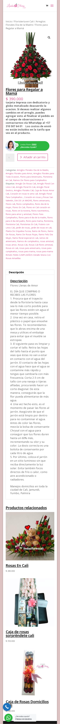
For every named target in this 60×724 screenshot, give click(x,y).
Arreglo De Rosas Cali (25, 183)
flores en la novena (21, 210)
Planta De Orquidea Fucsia (18, 231)
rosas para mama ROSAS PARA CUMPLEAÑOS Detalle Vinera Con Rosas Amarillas (29, 255)
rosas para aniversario (29, 248)
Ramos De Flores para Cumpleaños (30, 180)
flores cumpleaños (25, 204)
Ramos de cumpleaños (28, 241)
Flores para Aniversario (31, 176)
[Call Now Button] (7, 707)
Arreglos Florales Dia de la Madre (25, 23)
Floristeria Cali (12, 224)
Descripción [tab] (16, 272)
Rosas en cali (12, 248)
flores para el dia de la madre (32, 217)
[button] (49, 37)
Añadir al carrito (34, 157)
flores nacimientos (40, 210)
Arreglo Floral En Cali (25, 187)
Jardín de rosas (23, 227)
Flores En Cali (18, 207)
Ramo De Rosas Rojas (26, 234)
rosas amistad (46, 241)
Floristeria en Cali (24, 21)
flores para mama (34, 221)
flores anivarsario (41, 200)
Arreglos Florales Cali (24, 190)
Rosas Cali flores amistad (41, 244)
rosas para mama (26, 251)
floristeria (48, 221)
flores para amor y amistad (18, 214)
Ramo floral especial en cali (25, 238)
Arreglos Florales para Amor (19, 173)
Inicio (9, 21)
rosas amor (11, 244)
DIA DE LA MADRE (23, 200)
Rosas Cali (23, 244)
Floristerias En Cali (28, 224)
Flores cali (10, 204)
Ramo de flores (39, 231)
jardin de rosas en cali (41, 227)
